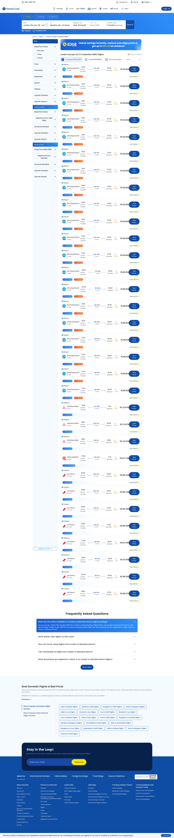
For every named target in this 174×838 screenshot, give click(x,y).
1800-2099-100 (30, 2)
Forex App (67, 800)
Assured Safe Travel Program (145, 790)
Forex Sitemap (92, 791)
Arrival (36, 83)
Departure (76, 23)
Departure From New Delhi (44, 119)
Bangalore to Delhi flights (112, 707)
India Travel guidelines (143, 799)
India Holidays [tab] (61, 776)
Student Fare (41, 30)
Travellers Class (112, 23)
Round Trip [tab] (41, 17)
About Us (19, 788)
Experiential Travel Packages (121, 791)
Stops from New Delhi (43, 149)
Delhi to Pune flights (89, 718)
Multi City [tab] (54, 17)
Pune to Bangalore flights (137, 728)
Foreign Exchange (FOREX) (49, 794)
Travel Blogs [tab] (98, 776)
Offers (66, 794)
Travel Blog (44, 813)
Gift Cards (44, 801)
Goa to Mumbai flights (69, 718)
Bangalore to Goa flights (70, 728)
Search (130, 24)
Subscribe (78, 762)
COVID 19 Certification (143, 793)
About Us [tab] (21, 776)
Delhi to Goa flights (68, 712)
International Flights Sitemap (97, 803)
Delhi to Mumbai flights (69, 707)
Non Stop (40, 51)
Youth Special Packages (119, 794)
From (25, 23)
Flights (82, 9)
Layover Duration (41, 95)
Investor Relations (22, 822)
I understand (166, 835)
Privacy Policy (21, 803)
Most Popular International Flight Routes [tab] (36, 714)
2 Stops (40, 58)
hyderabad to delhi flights (93, 728)
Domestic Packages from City (97, 794)
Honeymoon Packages (48, 791)
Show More (87, 667)
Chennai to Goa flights (87, 712)
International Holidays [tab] (40, 776)
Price (36, 64)
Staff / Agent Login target (72, 791)
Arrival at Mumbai (41, 127)
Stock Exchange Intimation (25, 816)
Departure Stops (41, 46)
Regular (28, 30)
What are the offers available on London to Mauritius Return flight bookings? (73, 621)
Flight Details (133, 76)
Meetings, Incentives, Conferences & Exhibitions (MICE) (51, 797)
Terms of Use (21, 797)
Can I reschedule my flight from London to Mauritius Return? (65, 651)
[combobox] (34, 25)
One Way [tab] (28, 17)
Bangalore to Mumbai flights (129, 718)
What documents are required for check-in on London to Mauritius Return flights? (75, 659)
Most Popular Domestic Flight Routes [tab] (37, 707)
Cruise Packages (117, 788)
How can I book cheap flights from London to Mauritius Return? (66, 644)
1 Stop (39, 54)
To (50, 23)
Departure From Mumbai (44, 157)
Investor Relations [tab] (116, 776)
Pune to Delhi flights (107, 718)
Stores (136, 2)
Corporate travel (46, 816)
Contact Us (123, 2)
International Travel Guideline (145, 796)
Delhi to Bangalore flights (135, 707)
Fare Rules (38, 70)
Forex (71, 9)
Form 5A (19, 825)
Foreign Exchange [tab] (80, 776)
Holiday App (68, 797)
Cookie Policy (127, 835)
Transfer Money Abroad (71, 803)
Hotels (94, 9)
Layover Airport (40, 101)
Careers (19, 806)
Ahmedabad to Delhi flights (96, 723)
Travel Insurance (46, 804)
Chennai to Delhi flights (69, 734)
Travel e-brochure (70, 788)
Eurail (116, 9)
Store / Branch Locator (24, 794)
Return (92, 23)
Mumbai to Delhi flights (90, 707)
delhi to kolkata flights (115, 728)
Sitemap (91, 788)
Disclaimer (20, 800)
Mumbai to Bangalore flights (71, 723)
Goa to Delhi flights (107, 712)
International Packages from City (98, 797)
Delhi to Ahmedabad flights (121, 723)
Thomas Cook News (23, 813)
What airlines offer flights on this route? (56, 636)
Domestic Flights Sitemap (96, 800)
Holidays (43, 788)
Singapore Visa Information (49, 819)
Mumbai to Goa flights (127, 712)
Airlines (37, 89)
